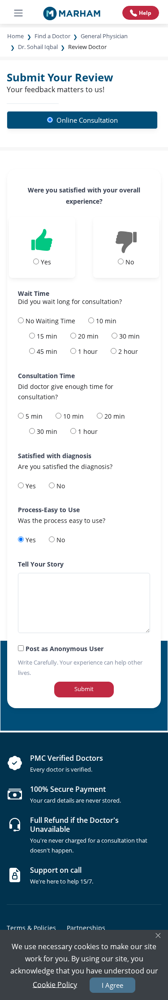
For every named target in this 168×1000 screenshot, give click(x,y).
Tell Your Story (41, 564)
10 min (105, 321)
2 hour (127, 351)
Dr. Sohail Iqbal (38, 47)
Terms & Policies (31, 928)
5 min (33, 416)
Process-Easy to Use (49, 509)
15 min (46, 336)
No (60, 486)
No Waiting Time (49, 321)
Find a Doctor (52, 36)
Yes (30, 486)
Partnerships (86, 928)
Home (15, 36)
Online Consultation (86, 120)
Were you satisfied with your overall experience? (84, 195)
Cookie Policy (55, 984)
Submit (84, 689)
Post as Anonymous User (63, 648)
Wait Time (33, 293)
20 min (87, 336)
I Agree (112, 985)
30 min (128, 336)
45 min (46, 351)
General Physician (104, 36)
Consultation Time (46, 375)
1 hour (87, 351)
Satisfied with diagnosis (54, 455)
